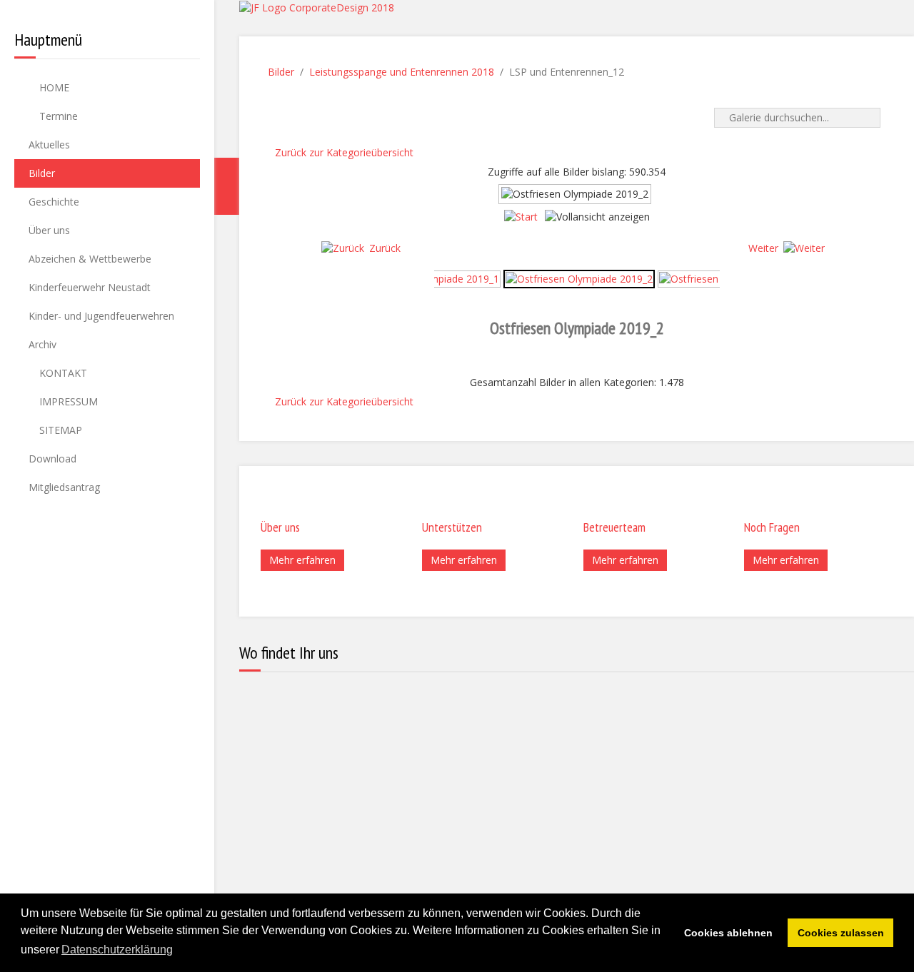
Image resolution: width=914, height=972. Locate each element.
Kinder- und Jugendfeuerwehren (101, 316)
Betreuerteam (614, 527)
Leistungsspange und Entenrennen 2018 (401, 72)
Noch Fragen (772, 527)
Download (52, 458)
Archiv (42, 344)
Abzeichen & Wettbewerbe (90, 258)
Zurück (385, 248)
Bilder (42, 173)
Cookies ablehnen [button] (728, 932)
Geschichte (54, 201)
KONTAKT (61, 373)
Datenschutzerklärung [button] (117, 949)
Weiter (763, 248)
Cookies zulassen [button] (841, 932)
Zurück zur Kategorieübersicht (344, 152)
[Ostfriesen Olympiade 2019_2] (579, 278)
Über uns (49, 230)
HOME (52, 87)
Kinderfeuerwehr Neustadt (90, 287)
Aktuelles (49, 144)
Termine (57, 116)
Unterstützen (452, 527)
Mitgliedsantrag (64, 487)
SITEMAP (59, 430)
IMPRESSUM (67, 401)
